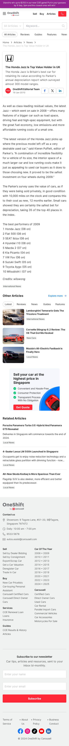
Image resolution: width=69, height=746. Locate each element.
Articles (18, 42)
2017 (46, 568)
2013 (46, 560)
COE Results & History (15, 630)
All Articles (11, 26)
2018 (37, 572)
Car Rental (40, 605)
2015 (46, 564)
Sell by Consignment (14, 556)
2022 (37, 580)
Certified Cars (42, 594)
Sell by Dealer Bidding (15, 553)
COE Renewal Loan (13, 612)
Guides (38, 34)
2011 (46, 556)
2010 (37, 556)
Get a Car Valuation (13, 564)
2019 (46, 572)
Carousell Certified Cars (15, 594)
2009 (46, 553)
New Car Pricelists (13, 582)
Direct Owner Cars (44, 597)
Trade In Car (9, 572)
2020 (37, 576)
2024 (37, 583)
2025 (46, 583)
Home (6, 42)
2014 (37, 564)
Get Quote (23, 407)
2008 (37, 553)
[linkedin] (60, 91)
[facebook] (44, 91)
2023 (46, 580)
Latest (8, 304)
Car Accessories (43, 617)
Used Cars (40, 601)
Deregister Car (11, 568)
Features (51, 34)
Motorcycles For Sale (45, 621)
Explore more (55, 295)
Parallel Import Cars (45, 609)
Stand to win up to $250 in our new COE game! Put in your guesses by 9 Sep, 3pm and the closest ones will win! (34, 4)
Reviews (24, 34)
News (29, 42)
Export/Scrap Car (12, 560)
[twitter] (52, 91)
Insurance (8, 619)
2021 (46, 576)
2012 (37, 560)
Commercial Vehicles (45, 613)
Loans (6, 615)
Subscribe (34, 698)
